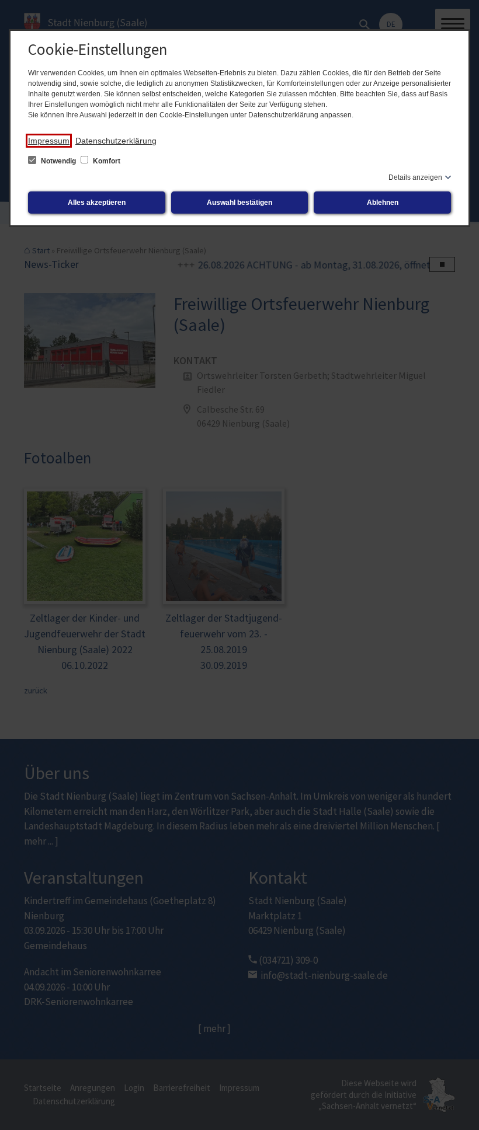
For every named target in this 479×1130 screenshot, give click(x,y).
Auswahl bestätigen (239, 202)
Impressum (49, 140)
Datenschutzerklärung (116, 140)
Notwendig (58, 161)
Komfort (105, 161)
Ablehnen (382, 202)
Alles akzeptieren (97, 202)
